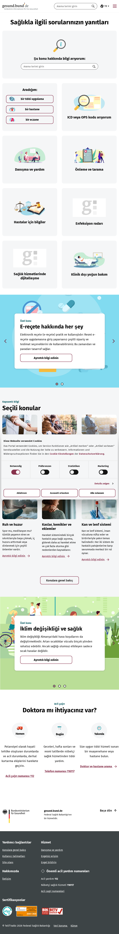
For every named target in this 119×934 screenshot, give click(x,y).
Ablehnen (22, 493)
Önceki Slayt (5, 341)
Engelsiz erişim (49, 856)
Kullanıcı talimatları (13, 856)
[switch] (44, 472)
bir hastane (32, 109)
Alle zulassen (97, 493)
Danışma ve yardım (52, 850)
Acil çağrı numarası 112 (20, 776)
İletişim (6, 878)
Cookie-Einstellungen (62, 453)
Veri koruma (61, 925)
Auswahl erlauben (59, 493)
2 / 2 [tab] (62, 384)
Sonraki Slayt (113, 341)
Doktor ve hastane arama (96, 766)
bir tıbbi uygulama (32, 99)
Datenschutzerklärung (91, 453)
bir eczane (32, 119)
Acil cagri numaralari (52, 891)
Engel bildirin (48, 862)
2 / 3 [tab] (59, 686)
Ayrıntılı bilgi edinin (46, 358)
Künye (74, 925)
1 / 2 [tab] (56, 384)
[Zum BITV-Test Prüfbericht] (52, 911)
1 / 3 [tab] (54, 686)
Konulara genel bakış (59, 580)
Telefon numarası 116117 (60, 771)
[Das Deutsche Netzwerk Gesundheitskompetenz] (27, 911)
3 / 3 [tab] (64, 686)
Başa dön (106, 810)
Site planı (7, 862)
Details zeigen (102, 483)
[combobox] (72, 6)
